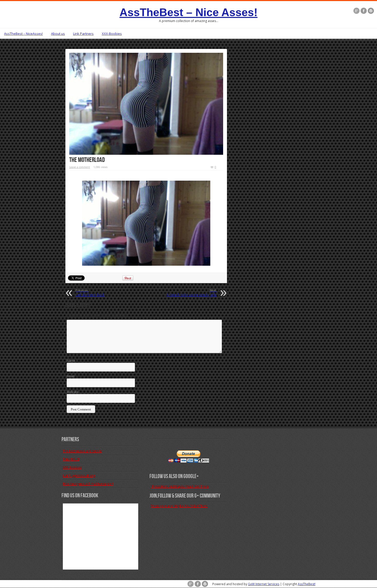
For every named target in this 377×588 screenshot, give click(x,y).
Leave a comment (79, 167)
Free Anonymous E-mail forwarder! (88, 484)
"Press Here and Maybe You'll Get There (180, 486)
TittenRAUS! (71, 459)
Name (71, 360)
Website (72, 392)
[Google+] (356, 11)
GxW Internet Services (263, 584)
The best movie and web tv (82, 451)
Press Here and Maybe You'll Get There (179, 506)
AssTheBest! (306, 584)
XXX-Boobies (112, 33)
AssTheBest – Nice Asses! (188, 12)
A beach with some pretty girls (191, 292)
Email (70, 376)
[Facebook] (364, 11)
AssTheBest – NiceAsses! (23, 33)
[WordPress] (371, 11)
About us (58, 33)
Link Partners (83, 33)
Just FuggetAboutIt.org (79, 475)
